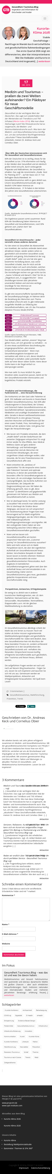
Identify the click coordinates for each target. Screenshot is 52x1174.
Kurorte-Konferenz (11, 1042)
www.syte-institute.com (12, 1105)
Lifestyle (25, 1042)
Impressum (24, 1168)
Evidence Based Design (26, 1021)
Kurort (22, 1036)
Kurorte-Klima (34, 1036)
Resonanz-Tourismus (12, 1052)
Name (5, 924)
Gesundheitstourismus (19, 695)
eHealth (40, 1015)
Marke (35, 1042)
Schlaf (26, 1052)
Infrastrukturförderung (12, 1031)
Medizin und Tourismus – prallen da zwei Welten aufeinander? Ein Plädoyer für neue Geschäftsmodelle (25, 100)
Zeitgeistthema (9, 1063)
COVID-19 (7, 1015)
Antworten (44, 819)
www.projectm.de (9, 1103)
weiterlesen (44, 61)
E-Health (29, 1015)
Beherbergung (41, 1010)
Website (6, 943)
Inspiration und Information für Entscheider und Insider (25, 10)
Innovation (28, 1031)
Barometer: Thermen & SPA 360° (18, 1148)
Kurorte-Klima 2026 (12, 1119)
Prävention (11, 698)
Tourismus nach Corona (12, 1057)
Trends (20, 698)
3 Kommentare (16, 691)
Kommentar (8, 895)
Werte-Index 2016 (21, 121)
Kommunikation (10, 1036)
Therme (35, 1052)
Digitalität (18, 1015)
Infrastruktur (43, 1026)
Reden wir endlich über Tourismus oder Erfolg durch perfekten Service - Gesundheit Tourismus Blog (25, 858)
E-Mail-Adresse (10, 934)
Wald (36, 1057)
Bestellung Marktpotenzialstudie (18, 1144)
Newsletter (24, 1047)
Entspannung (9, 1021)
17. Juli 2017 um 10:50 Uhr (37, 824)
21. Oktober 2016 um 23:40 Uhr (35, 785)
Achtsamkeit (27, 1010)
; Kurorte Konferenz (11, 1010)
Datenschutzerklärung (40, 1168)
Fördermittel (8, 1026)
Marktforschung (37, 695)
